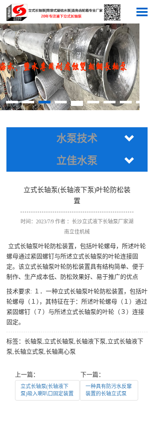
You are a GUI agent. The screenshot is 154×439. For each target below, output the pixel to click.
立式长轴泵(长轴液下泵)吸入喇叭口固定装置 (47, 390)
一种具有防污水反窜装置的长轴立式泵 (109, 390)
